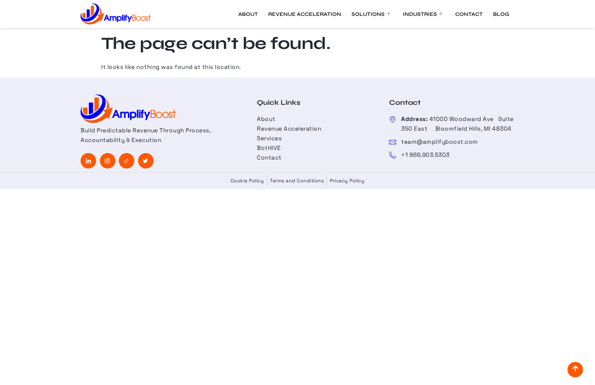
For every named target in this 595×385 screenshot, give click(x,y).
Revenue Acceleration (304, 14)
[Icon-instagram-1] (107, 161)
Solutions (368, 14)
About (248, 14)
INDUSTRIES (420, 14)
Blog (501, 14)
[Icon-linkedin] (88, 161)
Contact (469, 14)
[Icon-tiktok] (126, 161)
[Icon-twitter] (146, 161)
